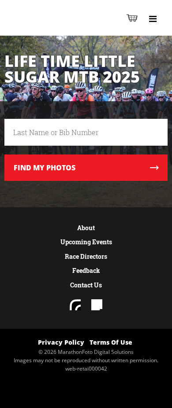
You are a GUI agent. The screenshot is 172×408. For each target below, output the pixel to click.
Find (44, 168)
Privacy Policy (61, 342)
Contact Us (86, 285)
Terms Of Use (111, 342)
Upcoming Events (86, 242)
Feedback (86, 270)
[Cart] (132, 18)
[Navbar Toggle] (152, 19)
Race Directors (86, 256)
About (86, 228)
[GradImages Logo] (50, 27)
